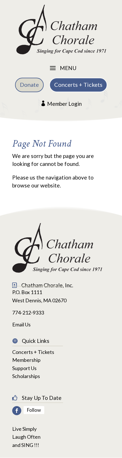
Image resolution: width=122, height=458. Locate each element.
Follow (34, 410)
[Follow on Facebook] (16, 410)
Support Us (24, 368)
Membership (26, 360)
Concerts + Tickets (78, 84)
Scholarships (26, 376)
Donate (29, 84)
